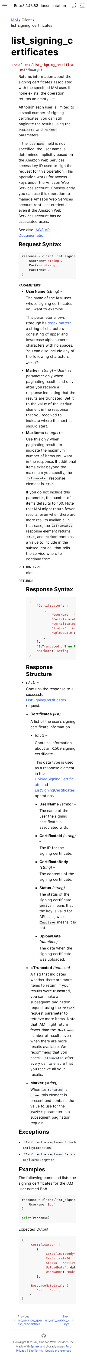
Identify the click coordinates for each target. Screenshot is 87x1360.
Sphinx (34, 1346)
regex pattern (59, 323)
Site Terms (36, 1350)
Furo (68, 1346)
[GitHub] (44, 1336)
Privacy (21, 1350)
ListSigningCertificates (46, 700)
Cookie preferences (58, 1350)
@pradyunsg (54, 1346)
